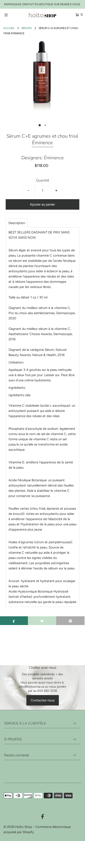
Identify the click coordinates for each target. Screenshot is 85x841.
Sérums (26, 28)
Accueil (8, 28)
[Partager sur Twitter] (42, 620)
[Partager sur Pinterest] (70, 620)
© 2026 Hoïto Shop (17, 827)
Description (16, 223)
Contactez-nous (42, 700)
